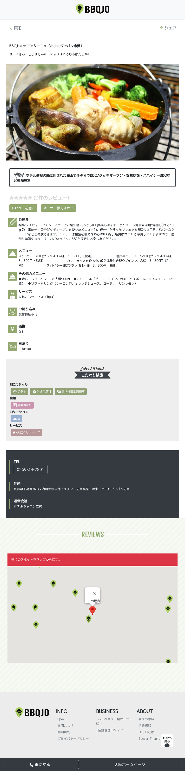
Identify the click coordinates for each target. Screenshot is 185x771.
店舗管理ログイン (110, 730)
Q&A (61, 719)
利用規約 (64, 732)
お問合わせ (65, 725)
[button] (168, 662)
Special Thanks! (150, 738)
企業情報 (145, 725)
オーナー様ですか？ (58, 208)
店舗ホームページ (129, 764)
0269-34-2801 (30, 469)
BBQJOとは (146, 732)
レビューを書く (23, 208)
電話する (41, 764)
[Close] (94, 593)
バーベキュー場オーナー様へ (114, 721)
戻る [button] (17, 28)
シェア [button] (169, 28)
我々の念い (146, 719)
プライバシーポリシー (73, 738)
